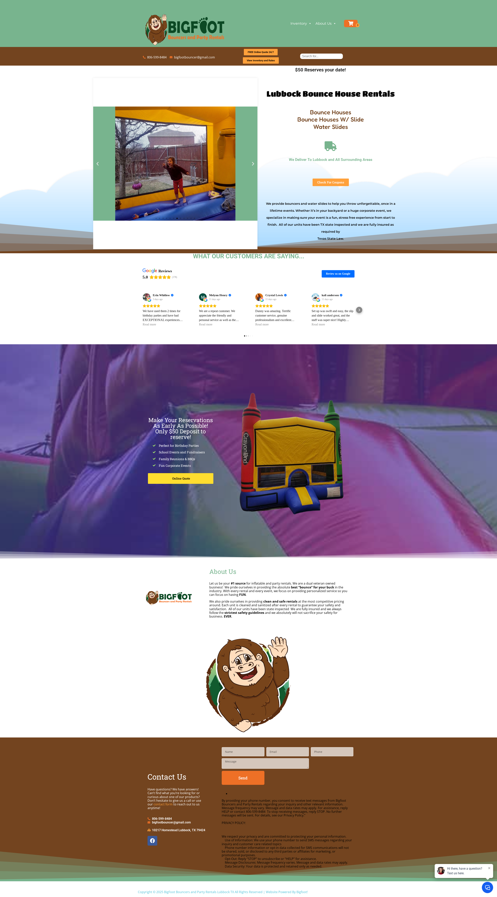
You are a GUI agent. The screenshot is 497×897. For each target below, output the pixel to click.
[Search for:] (321, 56)
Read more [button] (149, 324)
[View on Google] (146, 297)
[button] (97, 163)
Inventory (298, 23)
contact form (163, 804)
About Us (323, 23)
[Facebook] (152, 841)
